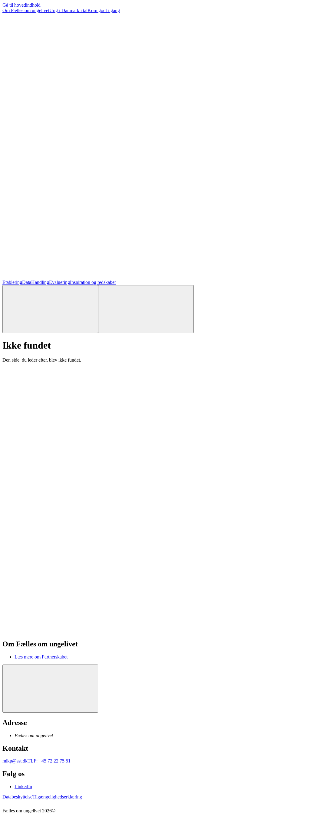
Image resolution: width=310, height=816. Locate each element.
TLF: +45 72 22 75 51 (49, 760)
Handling (40, 282)
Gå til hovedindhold (21, 5)
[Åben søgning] (50, 309)
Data (26, 282)
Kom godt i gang (103, 10)
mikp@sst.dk (15, 760)
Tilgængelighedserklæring (57, 796)
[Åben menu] (146, 309)
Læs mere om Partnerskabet (41, 656)
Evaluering (59, 282)
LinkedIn (23, 786)
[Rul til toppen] (50, 689)
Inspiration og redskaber (93, 282)
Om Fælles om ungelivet (25, 10)
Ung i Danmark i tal (68, 10)
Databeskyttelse (17, 796)
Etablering (12, 282)
